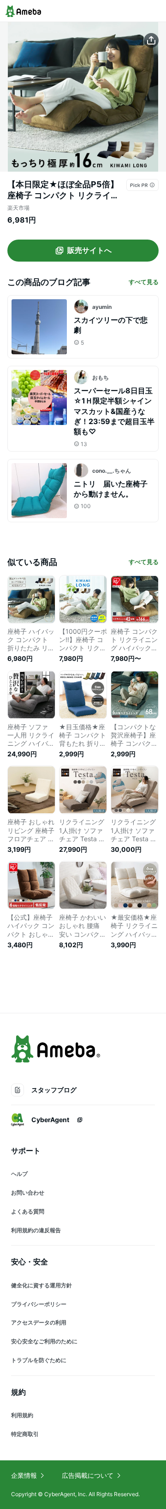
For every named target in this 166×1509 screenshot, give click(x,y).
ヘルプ (19, 1173)
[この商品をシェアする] (151, 40)
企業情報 (24, 1475)
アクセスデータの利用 (38, 1322)
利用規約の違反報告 (36, 1230)
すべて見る (144, 281)
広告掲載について (87, 1475)
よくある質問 (27, 1211)
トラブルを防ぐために (38, 1360)
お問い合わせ (27, 1192)
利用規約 (22, 1415)
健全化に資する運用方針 (41, 1285)
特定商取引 (25, 1434)
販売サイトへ (89, 250)
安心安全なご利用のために (44, 1341)
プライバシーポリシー (38, 1304)
